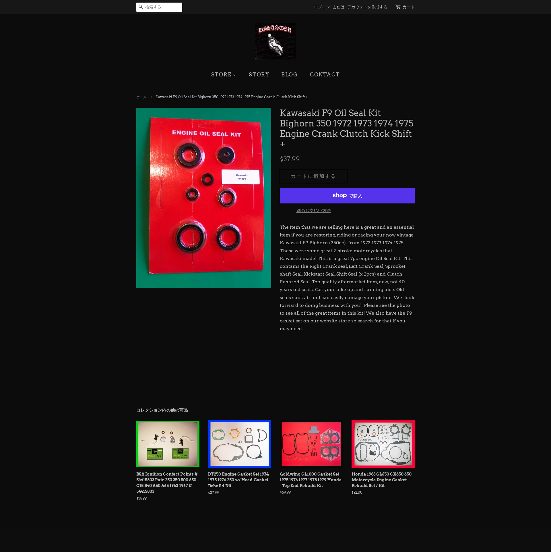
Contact (325, 75)
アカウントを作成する (367, 7)
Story (259, 75)
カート (409, 7)
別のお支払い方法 (313, 210)
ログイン (322, 7)
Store (222, 75)
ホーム (141, 97)
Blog (289, 75)
